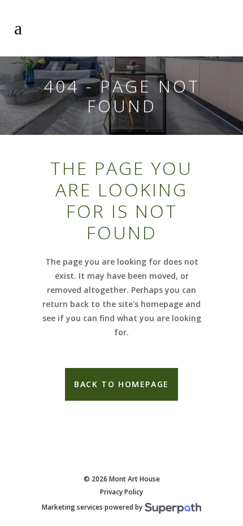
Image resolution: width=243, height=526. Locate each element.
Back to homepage (121, 384)
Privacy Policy (121, 492)
